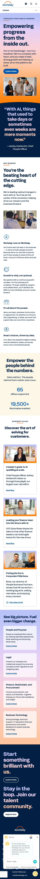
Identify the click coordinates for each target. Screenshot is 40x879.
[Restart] (31, 215)
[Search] (31, 3)
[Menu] (36, 3)
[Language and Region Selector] (25, 3)
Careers (6, 10)
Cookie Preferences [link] (19, 872)
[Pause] (31, 220)
